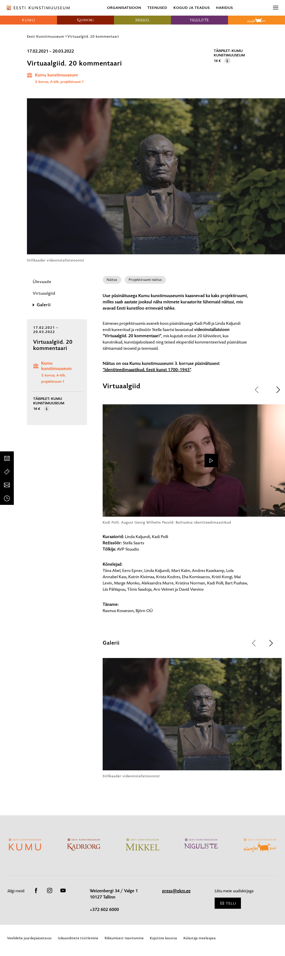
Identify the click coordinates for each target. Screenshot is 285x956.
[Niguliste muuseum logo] (199, 20)
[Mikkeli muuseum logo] (142, 20)
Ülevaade (42, 281)
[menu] (275, 7)
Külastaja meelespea (199, 938)
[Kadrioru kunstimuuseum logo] (85, 20)
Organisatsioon (124, 7)
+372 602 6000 (104, 909)
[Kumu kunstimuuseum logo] (28, 20)
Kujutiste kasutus (163, 938)
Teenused (157, 7)
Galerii (44, 305)
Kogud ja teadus (191, 7)
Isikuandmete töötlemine (78, 938)
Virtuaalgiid (44, 293)
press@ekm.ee (176, 891)
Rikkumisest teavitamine (124, 938)
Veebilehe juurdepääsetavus (29, 938)
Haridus (224, 7)
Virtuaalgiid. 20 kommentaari (93, 36)
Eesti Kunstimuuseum (45, 36)
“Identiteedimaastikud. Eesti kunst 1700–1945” (147, 369)
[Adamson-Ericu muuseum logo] (256, 20)
